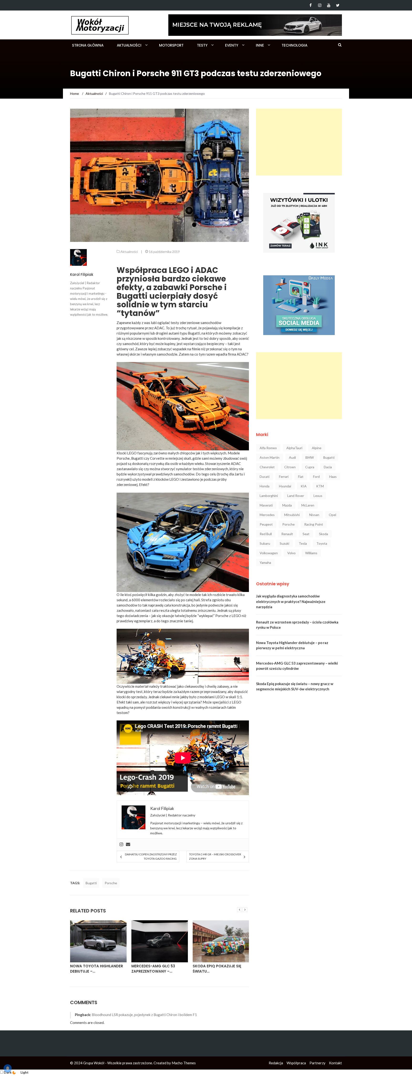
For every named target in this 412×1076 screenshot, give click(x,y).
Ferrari (283, 476)
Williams (311, 553)
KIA (304, 486)
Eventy (231, 45)
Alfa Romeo (268, 448)
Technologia (294, 45)
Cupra (309, 467)
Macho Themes (184, 1063)
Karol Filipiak (81, 274)
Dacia (328, 467)
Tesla (303, 543)
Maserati (266, 505)
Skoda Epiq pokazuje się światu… (155, 969)
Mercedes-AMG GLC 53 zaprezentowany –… (92, 969)
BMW (309, 457)
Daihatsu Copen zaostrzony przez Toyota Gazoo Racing (150, 856)
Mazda (287, 505)
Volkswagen (269, 553)
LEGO (220, 697)
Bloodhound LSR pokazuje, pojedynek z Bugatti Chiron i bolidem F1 (144, 1014)
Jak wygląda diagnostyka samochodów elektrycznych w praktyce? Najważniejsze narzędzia (290, 601)
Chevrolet (267, 467)
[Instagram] (319, 5)
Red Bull (266, 534)
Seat (306, 534)
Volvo (291, 553)
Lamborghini (269, 496)
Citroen (290, 467)
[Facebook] (310, 5)
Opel (332, 515)
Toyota (321, 543)
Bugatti (91, 883)
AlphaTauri (294, 448)
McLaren (307, 505)
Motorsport (171, 45)
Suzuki (284, 543)
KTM (320, 486)
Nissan (314, 515)
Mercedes (267, 515)
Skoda (323, 534)
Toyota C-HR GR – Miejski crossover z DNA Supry (215, 856)
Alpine (316, 448)
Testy (202, 45)
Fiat (301, 476)
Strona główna (87, 45)
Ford (316, 476)
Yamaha (265, 562)
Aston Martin (269, 457)
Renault (287, 534)
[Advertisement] (299, 142)
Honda (264, 486)
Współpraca (296, 1063)
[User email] (128, 844)
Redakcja (276, 1063)
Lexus (318, 496)
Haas (333, 476)
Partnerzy (317, 1063)
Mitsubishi (292, 515)
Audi (292, 457)
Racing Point (313, 524)
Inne (260, 45)
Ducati (264, 476)
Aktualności (129, 45)
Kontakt (335, 1063)
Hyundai (285, 486)
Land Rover (295, 496)
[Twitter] (338, 5)
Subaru (265, 543)
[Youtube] (328, 5)
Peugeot (266, 524)
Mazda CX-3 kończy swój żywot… (218, 969)
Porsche (111, 883)
